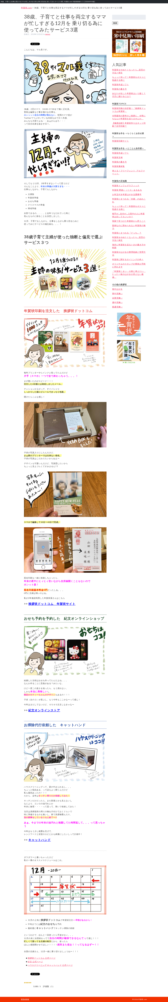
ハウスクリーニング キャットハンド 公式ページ (50, 965)
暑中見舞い (117, 302)
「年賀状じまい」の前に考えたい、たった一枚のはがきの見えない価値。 (129, 274)
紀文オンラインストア (44, 710)
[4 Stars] (29, 982)
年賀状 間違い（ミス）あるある (127, 190)
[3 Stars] (27, 982)
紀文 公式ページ (35, 961)
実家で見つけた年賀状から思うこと (129, 221)
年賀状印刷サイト (120, 141)
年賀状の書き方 (119, 89)
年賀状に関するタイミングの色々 (128, 259)
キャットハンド (39, 840)
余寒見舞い (117, 298)
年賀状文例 (117, 157)
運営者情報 (25, 999)
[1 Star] (24, 982)
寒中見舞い (117, 293)
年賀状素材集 (118, 166)
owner (47, 34)
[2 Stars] (26, 982)
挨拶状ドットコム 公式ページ (41, 958)
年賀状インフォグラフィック (125, 185)
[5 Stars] (30, 982)
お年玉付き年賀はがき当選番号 (126, 194)
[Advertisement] (129, 377)
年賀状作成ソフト (120, 84)
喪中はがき (117, 289)
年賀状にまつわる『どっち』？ (126, 233)
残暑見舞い (117, 307)
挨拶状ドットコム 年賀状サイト (52, 603)
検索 (115, 23)
